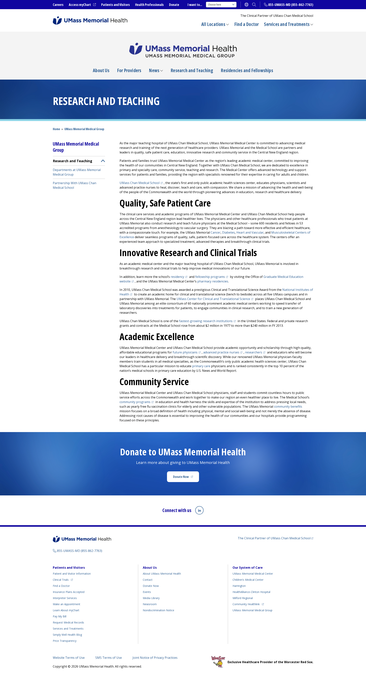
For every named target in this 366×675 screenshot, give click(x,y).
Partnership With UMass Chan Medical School (74, 185)
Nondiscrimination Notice (158, 610)
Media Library (151, 598)
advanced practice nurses (223, 352)
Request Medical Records (68, 622)
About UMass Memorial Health (162, 573)
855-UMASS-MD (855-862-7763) (290, 4)
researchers (255, 352)
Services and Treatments (287, 24)
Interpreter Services (65, 598)
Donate (174, 4)
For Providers (129, 70)
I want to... (195, 4)
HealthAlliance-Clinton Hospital (251, 592)
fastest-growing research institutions (208, 321)
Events (147, 592)
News (154, 70)
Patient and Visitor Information (72, 573)
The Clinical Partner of (275, 538)
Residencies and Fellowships (247, 70)
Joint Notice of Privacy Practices (154, 658)
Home (56, 129)
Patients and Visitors (115, 4)
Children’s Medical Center (248, 579)
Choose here (214, 4)
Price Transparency (64, 641)
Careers (58, 4)
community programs (137, 402)
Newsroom (150, 604)
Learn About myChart (66, 610)
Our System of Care (248, 567)
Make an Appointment (66, 604)
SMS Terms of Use (108, 658)
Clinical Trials (63, 579)
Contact (147, 579)
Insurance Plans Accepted (68, 592)
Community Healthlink (246, 604)
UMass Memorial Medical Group (252, 610)
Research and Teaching (192, 70)
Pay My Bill (59, 616)
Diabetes (228, 232)
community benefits (288, 406)
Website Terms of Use (69, 658)
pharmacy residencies (212, 281)
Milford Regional (243, 598)
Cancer (216, 232)
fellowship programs (212, 277)
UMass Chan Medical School (142, 183)
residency (179, 277)
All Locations (213, 24)
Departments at (77, 172)
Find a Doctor (246, 24)
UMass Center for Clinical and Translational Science (215, 299)
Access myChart (82, 4)
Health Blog (67, 634)
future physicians (187, 352)
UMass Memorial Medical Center (253, 573)
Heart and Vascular (250, 232)
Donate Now (186, 478)
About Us (101, 70)
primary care (201, 366)
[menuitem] (79, 174)
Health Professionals (149, 4)
